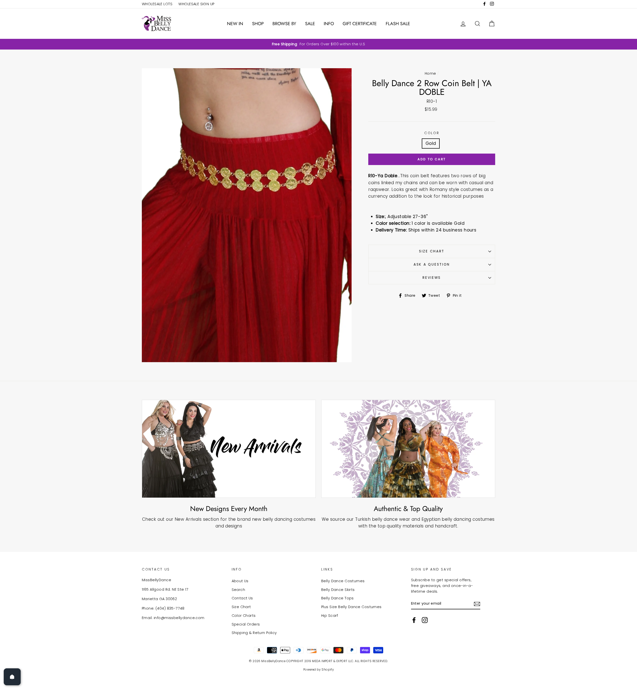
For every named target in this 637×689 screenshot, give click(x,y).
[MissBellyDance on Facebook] (414, 620)
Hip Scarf (329, 615)
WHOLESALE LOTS (157, 3)
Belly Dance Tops (337, 598)
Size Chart (431, 251)
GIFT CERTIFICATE (360, 23)
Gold (430, 143)
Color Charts (244, 615)
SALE (310, 23)
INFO (329, 23)
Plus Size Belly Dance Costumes (351, 606)
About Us (240, 580)
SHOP (258, 23)
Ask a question (432, 264)
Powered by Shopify (318, 670)
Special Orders (246, 624)
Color (431, 133)
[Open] (12, 676)
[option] (318, 44)
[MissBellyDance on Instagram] (425, 620)
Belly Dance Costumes (343, 580)
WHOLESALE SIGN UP (196, 3)
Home (430, 73)
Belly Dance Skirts (338, 589)
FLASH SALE (398, 23)
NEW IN (235, 23)
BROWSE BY (284, 23)
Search (238, 589)
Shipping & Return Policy (254, 632)
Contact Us (242, 598)
